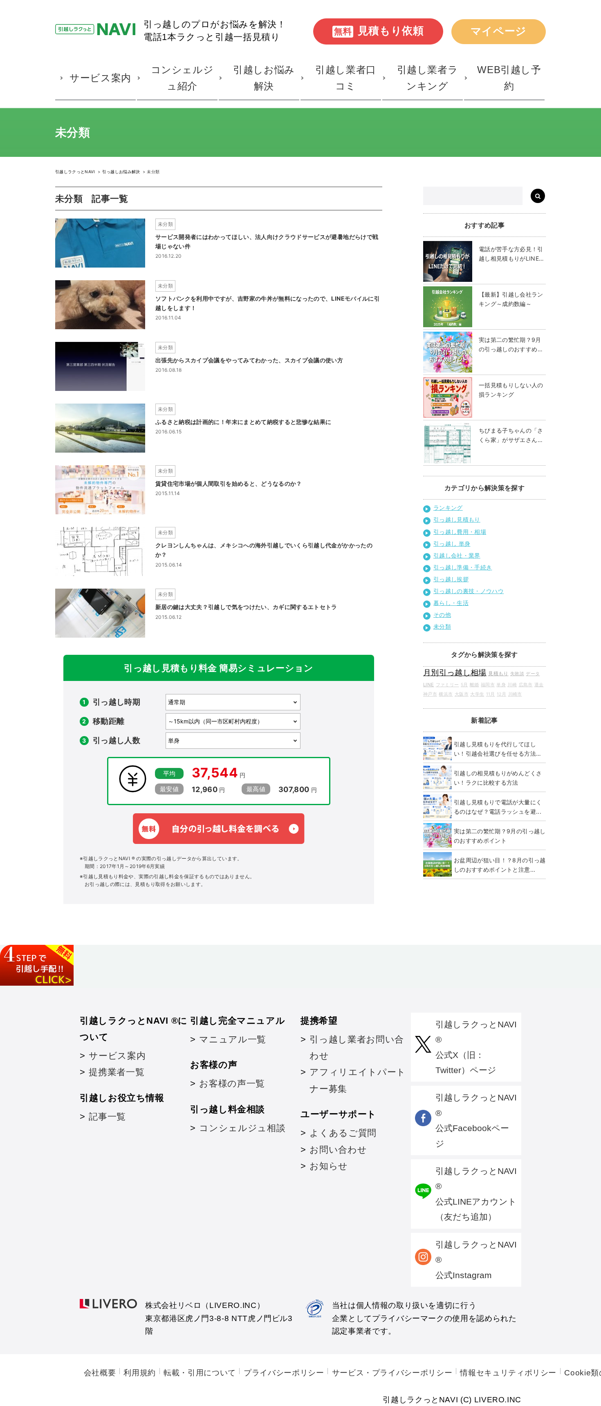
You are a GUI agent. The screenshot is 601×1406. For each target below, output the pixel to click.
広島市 (526, 684)
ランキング (448, 507)
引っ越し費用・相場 (459, 531)
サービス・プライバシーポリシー (392, 1372)
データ (533, 673)
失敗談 (517, 673)
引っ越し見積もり (456, 519)
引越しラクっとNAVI (75, 171)
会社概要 (100, 1372)
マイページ (499, 31)
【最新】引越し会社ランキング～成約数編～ (511, 299)
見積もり (498, 673)
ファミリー (447, 684)
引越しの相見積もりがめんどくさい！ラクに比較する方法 (498, 778)
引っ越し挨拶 (451, 579)
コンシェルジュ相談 (242, 1128)
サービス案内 (117, 1056)
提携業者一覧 (116, 1072)
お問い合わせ (338, 1150)
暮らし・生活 (451, 602)
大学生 (477, 694)
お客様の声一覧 (232, 1083)
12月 (501, 694)
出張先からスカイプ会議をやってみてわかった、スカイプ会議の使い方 (249, 360)
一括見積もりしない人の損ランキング (511, 390)
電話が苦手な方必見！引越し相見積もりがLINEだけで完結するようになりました (512, 254)
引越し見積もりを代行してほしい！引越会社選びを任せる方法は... (495, 749)
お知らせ (328, 1166)
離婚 (474, 684)
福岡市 (488, 684)
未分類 (165, 224)
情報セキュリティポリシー (508, 1372)
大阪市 (462, 694)
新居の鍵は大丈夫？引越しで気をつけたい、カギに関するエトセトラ (246, 606)
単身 (501, 684)
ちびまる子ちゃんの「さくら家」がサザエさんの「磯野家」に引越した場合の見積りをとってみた (511, 435)
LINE (428, 684)
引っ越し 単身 (451, 543)
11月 (490, 694)
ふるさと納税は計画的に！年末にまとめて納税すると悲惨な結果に (243, 421)
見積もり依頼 (379, 30)
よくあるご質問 (342, 1133)
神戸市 (430, 694)
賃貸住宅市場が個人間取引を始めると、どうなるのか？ (228, 483)
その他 (442, 614)
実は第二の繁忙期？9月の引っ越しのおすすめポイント (511, 345)
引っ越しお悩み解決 (122, 171)
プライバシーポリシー (284, 1372)
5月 (464, 684)
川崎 (512, 684)
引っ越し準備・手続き (462, 567)
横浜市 (446, 694)
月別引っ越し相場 (455, 672)
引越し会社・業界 (456, 555)
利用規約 (139, 1372)
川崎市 (515, 694)
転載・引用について (200, 1372)
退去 (539, 684)
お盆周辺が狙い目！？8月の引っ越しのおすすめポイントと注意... (500, 865)
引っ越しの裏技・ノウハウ (468, 590)
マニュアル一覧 (232, 1039)
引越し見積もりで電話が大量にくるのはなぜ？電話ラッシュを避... (498, 807)
